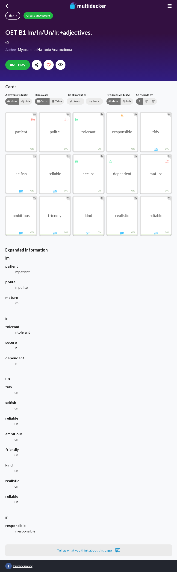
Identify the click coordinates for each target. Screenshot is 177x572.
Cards (44, 101)
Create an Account (38, 15)
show (13, 101)
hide (27, 101)
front (77, 101)
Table (58, 101)
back (96, 101)
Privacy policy (22, 566)
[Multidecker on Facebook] (8, 566)
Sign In (13, 15)
